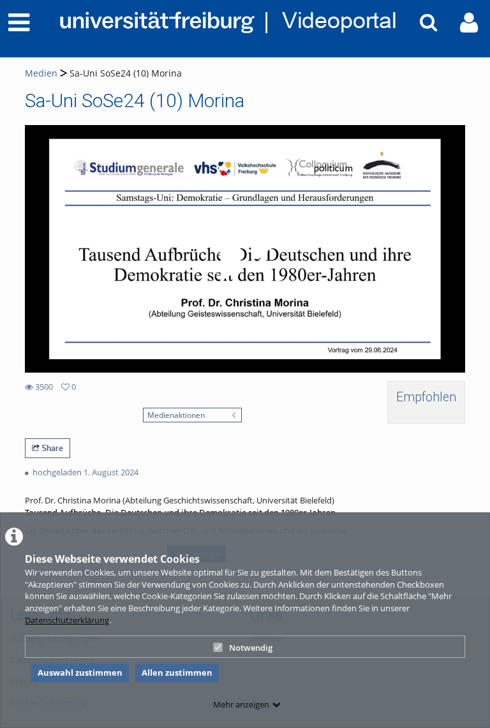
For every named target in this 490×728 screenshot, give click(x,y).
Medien (41, 73)
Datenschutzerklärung (67, 620)
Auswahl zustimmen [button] (80, 672)
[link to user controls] (469, 22)
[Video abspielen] (245, 249)
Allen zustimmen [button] (177, 672)
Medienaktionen (176, 415)
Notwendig (250, 647)
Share (51, 448)
